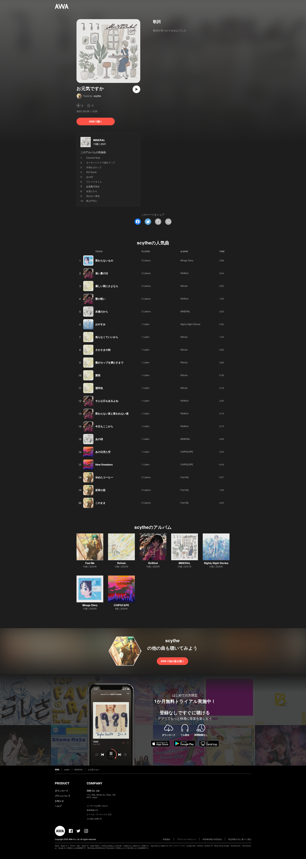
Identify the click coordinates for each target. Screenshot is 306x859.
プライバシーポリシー (186, 839)
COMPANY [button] (94, 783)
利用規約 (166, 839)
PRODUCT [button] (62, 783)
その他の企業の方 (94, 818)
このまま (100, 503)
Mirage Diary (186, 260)
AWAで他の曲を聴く (172, 661)
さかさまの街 (103, 350)
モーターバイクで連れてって (100, 162)
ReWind (184, 273)
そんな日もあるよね (106, 401)
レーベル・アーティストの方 (99, 814)
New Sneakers (104, 464)
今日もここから (104, 426)
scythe (97, 96)
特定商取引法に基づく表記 (239, 839)
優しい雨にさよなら (106, 286)
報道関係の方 (92, 810)
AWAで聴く (95, 121)
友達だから (91, 191)
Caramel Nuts (93, 157)
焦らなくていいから (106, 337)
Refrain (184, 285)
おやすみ (100, 324)
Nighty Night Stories (190, 324)
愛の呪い (100, 299)
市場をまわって (94, 167)
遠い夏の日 (101, 273)
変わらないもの (104, 260)
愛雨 (97, 375)
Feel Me (184, 477)
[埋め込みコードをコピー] (168, 221)
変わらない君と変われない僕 (111, 413)
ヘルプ (58, 806)
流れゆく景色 (93, 196)
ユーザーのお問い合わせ (97, 805)
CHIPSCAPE (186, 451)
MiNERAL (99, 140)
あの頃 (89, 176)
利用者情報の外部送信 (212, 839)
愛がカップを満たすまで (109, 362)
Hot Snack (91, 172)
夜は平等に (91, 200)
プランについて (62, 795)
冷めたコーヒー (104, 477)
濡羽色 (99, 388)
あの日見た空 (103, 452)
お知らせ (59, 800)
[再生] (136, 89)
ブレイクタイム (94, 181)
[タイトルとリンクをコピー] (158, 221)
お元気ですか (93, 769)
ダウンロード (61, 790)
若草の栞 (100, 490)
